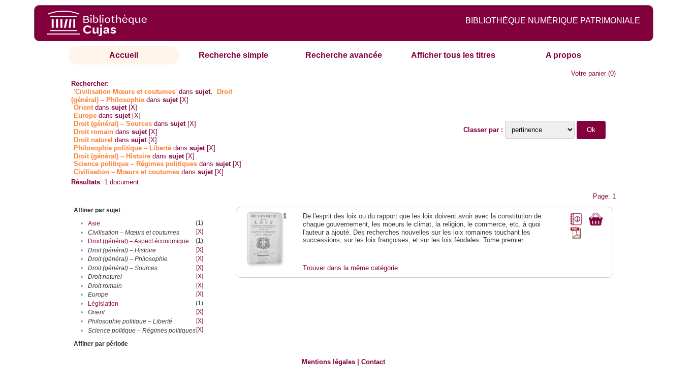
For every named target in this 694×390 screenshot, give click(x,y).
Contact (373, 362)
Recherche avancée (343, 55)
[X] (184, 100)
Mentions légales (328, 362)
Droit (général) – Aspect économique (138, 241)
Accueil (123, 55)
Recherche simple (233, 55)
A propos (563, 55)
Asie (94, 223)
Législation (103, 303)
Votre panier (588, 73)
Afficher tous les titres (453, 55)
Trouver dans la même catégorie (350, 268)
